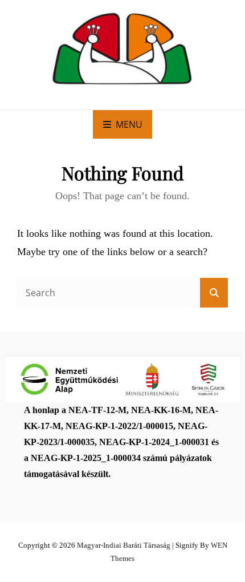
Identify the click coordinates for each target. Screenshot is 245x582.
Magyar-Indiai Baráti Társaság (123, 545)
